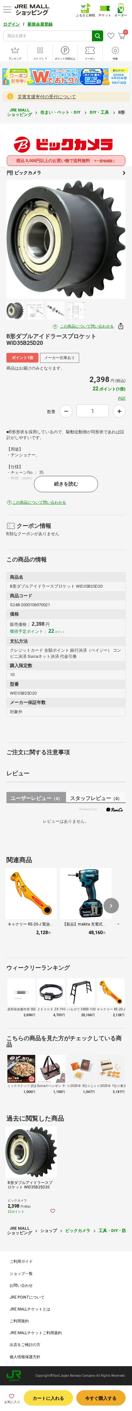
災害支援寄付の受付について (47, 96)
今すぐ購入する (101, 1398)
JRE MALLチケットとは (30, 1309)
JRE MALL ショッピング (19, 112)
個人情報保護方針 (25, 1357)
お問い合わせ (21, 1285)
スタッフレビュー (96, 798)
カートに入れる (48, 1398)
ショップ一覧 (21, 1273)
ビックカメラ (27, 172)
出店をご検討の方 (25, 1344)
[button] (111, 906)
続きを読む (66, 484)
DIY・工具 (100, 112)
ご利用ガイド (21, 1261)
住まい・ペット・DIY (60, 112)
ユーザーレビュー (36, 798)
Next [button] (111, 239)
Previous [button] (21, 239)
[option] (66, 239)
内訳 (122, 398)
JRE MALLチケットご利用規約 (36, 1333)
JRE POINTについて (27, 1297)
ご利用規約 (19, 1321)
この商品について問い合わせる (87, 326)
